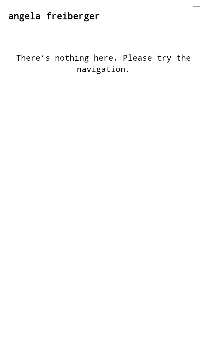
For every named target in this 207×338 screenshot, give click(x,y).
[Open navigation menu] (196, 8)
